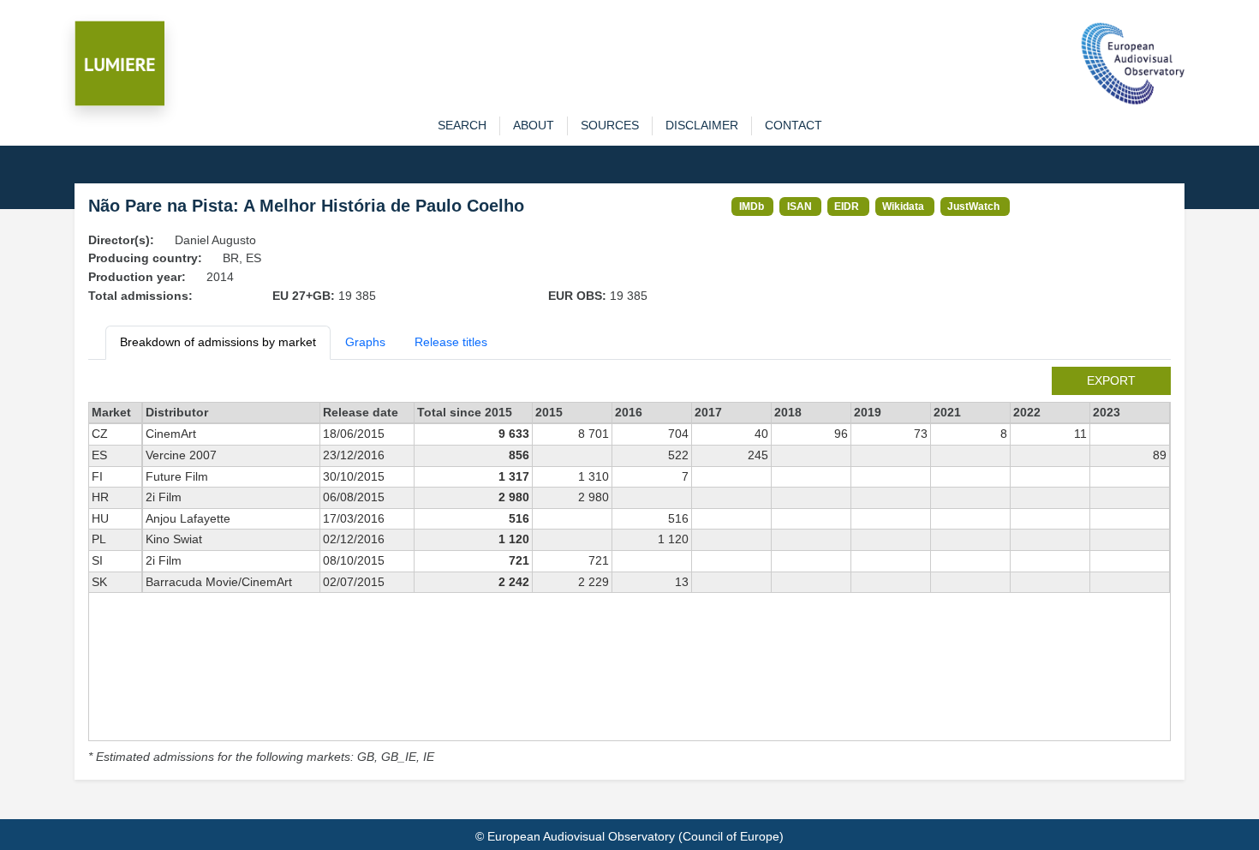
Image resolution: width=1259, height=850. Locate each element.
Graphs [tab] (365, 342)
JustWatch (973, 206)
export (1111, 380)
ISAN (799, 206)
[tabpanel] (629, 567)
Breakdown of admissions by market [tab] (218, 342)
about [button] (533, 125)
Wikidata (903, 206)
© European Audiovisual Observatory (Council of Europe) (629, 836)
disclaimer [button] (701, 125)
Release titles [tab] (451, 342)
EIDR (846, 206)
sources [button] (610, 125)
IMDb (751, 206)
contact (793, 125)
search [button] (462, 125)
